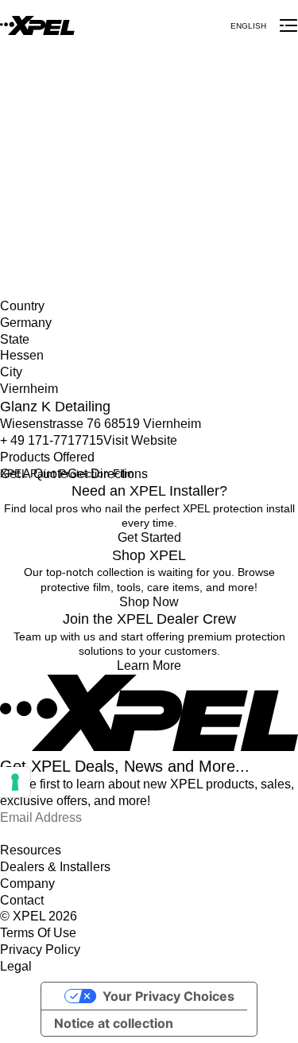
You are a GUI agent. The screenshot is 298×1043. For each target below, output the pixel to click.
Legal (16, 966)
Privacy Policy (40, 949)
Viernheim (25, 206)
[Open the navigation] (288, 25)
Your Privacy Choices (168, 996)
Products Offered (47, 457)
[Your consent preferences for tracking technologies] (15, 782)
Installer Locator (40, 157)
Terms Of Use (38, 933)
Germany (23, 174)
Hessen (19, 190)
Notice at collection (113, 1023)
